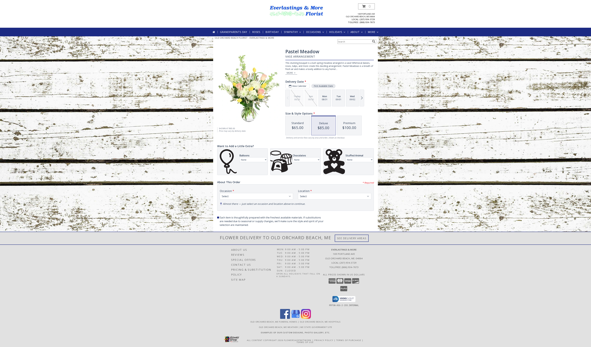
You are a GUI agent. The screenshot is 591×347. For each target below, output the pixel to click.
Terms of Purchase (348, 340)
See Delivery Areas (351, 238)
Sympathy (291, 32)
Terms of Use (305, 342)
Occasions (313, 32)
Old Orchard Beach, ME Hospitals (320, 321)
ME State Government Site (316, 327)
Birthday (272, 32)
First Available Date (323, 86)
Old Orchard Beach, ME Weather (278, 327)
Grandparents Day (233, 32)
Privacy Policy (323, 340)
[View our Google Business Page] (295, 318)
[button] (366, 6)
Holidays (335, 32)
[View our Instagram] (306, 318)
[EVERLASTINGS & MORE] (297, 10)
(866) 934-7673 (367, 22)
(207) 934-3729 (367, 19)
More (371, 32)
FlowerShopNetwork (298, 340)
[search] (373, 41)
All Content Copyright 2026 (265, 340)
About (355, 32)
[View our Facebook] (285, 318)
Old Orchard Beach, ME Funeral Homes (273, 321)
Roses (256, 32)
